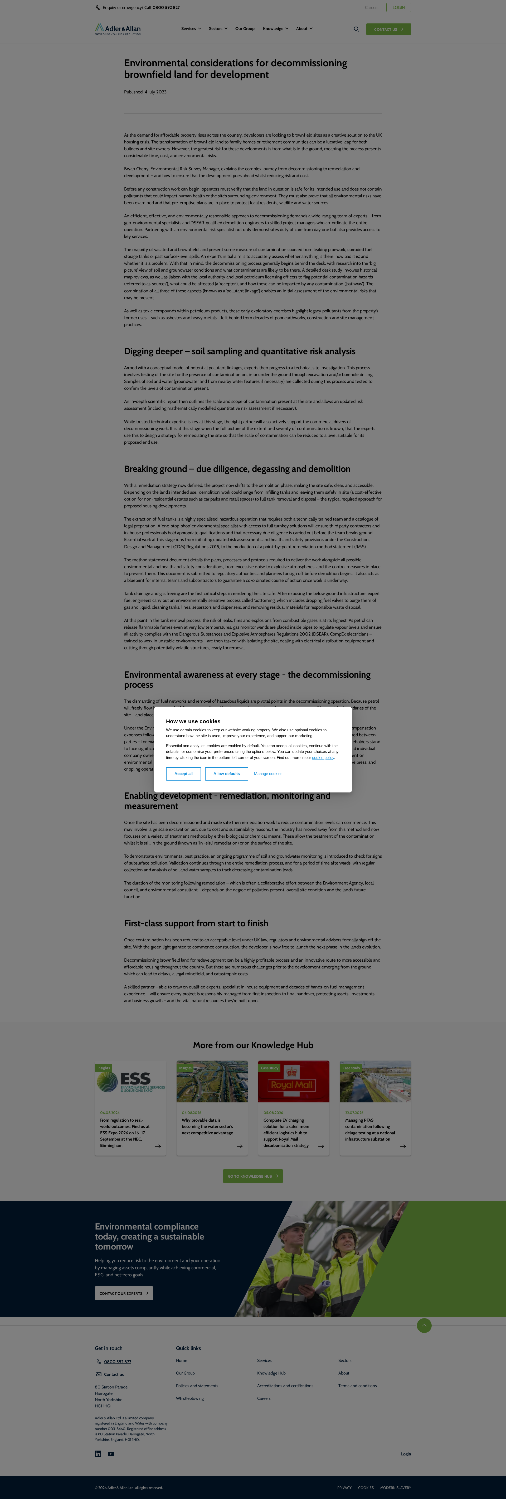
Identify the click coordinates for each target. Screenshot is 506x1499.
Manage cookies (268, 773)
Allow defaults (226, 773)
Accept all (183, 773)
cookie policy (323, 757)
